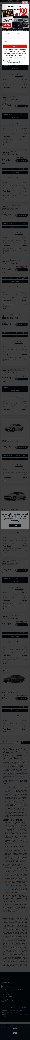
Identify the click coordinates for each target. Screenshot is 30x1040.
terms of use (18, 62)
